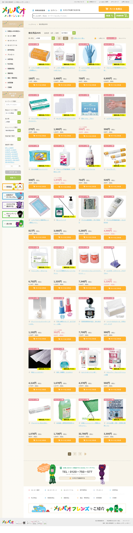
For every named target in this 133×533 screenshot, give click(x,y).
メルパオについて (79, 2)
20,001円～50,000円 (11, 156)
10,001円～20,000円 (11, 154)
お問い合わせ (125, 2)
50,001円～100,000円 (12, 158)
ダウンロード (115, 2)
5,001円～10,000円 (11, 152)
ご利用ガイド (92, 2)
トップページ (32, 24)
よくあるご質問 (103, 2)
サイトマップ (126, 520)
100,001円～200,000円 (12, 160)
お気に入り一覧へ (79, 38)
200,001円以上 (9, 162)
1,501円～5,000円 (10, 150)
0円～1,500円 (9, 148)
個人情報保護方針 (99, 520)
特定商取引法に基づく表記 (113, 520)
